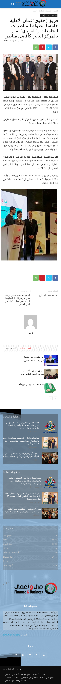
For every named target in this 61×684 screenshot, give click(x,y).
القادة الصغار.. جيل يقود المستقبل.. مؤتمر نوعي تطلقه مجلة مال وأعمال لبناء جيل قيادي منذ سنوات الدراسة (22, 425)
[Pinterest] (42, 47)
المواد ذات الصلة (24, 348)
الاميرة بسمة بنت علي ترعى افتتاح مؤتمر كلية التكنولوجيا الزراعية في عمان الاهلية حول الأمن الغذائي (17, 300)
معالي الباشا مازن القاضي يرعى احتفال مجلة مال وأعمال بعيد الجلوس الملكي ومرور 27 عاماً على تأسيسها (21, 441)
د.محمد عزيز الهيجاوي (48, 295)
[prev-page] (55, 398)
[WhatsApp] (36, 47)
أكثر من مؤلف (10, 348)
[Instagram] (23, 655)
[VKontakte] (16, 655)
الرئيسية (55, 10)
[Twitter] (49, 47)
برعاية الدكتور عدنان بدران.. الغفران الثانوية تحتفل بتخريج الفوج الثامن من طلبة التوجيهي (39, 374)
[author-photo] (30, 329)
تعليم (34, 10)
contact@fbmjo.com (11, 635)
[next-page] (51, 398)
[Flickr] (29, 655)
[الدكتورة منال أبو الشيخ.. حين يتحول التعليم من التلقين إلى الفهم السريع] (51, 360)
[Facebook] (55, 47)
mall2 (6, 40)
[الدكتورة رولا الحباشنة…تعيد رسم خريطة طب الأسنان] (51, 388)
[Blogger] (44, 655)
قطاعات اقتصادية (45, 10)
